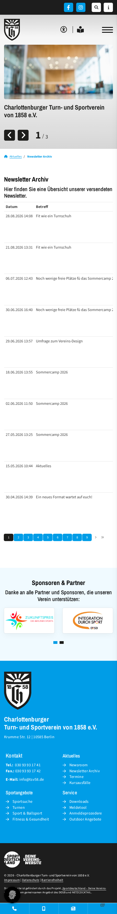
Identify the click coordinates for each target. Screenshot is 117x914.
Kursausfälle (80, 783)
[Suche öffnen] (96, 7)
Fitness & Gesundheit (31, 819)
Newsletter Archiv (84, 771)
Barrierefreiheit (52, 880)
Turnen (19, 807)
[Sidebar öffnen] (108, 7)
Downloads (79, 801)
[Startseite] (12, 30)
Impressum (12, 880)
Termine (76, 777)
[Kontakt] (14, 908)
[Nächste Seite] (95, 537)
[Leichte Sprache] (80, 29)
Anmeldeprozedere (85, 813)
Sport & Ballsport (27, 813)
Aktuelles (16, 156)
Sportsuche (22, 801)
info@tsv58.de (31, 779)
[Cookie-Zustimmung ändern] (12, 895)
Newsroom (78, 765)
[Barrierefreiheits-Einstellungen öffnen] (64, 29)
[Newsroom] (73, 908)
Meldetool (78, 807)
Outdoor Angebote (85, 819)
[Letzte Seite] (103, 537)
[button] (55, 642)
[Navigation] (105, 30)
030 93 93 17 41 (28, 765)
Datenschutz (30, 880)
